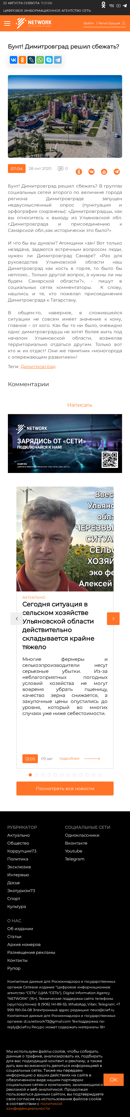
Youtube (73, 850)
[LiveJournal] (31, 60)
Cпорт (13, 898)
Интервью (18, 874)
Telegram (75, 858)
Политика (17, 858)
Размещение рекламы (31, 952)
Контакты (17, 960)
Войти (89, 23)
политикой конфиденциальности (34, 1106)
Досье (13, 882)
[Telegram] (125, 5)
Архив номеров (24, 944)
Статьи (14, 936)
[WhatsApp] (40, 60)
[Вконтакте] (111, 5)
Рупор (14, 968)
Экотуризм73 (21, 890)
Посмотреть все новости (65, 788)
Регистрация (109, 23)
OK (113, 1080)
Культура (16, 906)
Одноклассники (82, 835)
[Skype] (49, 60)
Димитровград (38, 366)
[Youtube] (118, 5)
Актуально (18, 835)
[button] (16, 618)
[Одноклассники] (103, 5)
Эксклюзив (19, 866)
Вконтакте (76, 843)
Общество (18, 843)
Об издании (20, 928)
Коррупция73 (21, 850)
